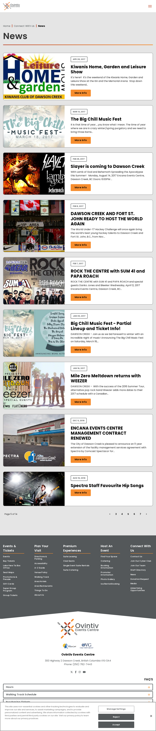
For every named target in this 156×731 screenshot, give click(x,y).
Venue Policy (40, 572)
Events (6, 556)
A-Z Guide (39, 567)
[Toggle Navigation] (150, 6)
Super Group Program (9, 589)
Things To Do (41, 590)
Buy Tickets (9, 560)
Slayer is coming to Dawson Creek (107, 166)
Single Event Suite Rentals (76, 565)
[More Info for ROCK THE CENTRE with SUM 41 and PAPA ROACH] (34, 280)
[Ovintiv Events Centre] (78, 628)
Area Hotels (40, 581)
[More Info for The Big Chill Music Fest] (34, 126)
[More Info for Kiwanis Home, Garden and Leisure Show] (34, 76)
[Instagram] (80, 672)
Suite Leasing (70, 556)
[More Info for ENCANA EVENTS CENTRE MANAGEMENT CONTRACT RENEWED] (34, 440)
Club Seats (68, 560)
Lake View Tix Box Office (11, 566)
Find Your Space (109, 556)
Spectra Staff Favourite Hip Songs (107, 486)
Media (133, 583)
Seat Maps (8, 572)
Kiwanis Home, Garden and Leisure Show (108, 69)
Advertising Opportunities (137, 589)
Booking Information (107, 566)
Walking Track (41, 577)
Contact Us (136, 556)
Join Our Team (137, 565)
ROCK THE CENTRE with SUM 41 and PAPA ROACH (108, 273)
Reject (116, 716)
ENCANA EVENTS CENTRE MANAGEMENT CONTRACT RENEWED (98, 433)
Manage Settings (116, 709)
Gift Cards (8, 583)
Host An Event (106, 548)
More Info (81, 93)
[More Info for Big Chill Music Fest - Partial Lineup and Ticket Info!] (34, 333)
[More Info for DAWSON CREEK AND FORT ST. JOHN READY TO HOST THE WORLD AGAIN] (34, 226)
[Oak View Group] (86, 645)
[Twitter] (71, 672)
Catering (105, 560)
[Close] (151, 716)
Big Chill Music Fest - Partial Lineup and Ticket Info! (101, 325)
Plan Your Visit (41, 548)
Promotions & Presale (10, 578)
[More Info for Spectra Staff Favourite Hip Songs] (34, 489)
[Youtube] (84, 672)
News (133, 574)
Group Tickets (10, 595)
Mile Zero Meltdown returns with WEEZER (106, 378)
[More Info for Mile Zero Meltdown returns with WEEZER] (34, 385)
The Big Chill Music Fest (96, 119)
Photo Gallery (108, 579)
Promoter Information (107, 573)
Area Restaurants (43, 585)
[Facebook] (75, 672)
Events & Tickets (9, 548)
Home (6, 26)
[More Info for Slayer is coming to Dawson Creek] (34, 174)
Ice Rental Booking (110, 583)
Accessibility (40, 563)
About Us (39, 594)
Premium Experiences (72, 548)
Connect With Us (24, 26)
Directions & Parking (40, 557)
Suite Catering (70, 569)
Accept (116, 724)
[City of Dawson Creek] (69, 645)
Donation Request (139, 579)
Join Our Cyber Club (140, 560)
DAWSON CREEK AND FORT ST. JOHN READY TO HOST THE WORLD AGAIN (107, 219)
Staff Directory (138, 569)
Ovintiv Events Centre (11, 6)
